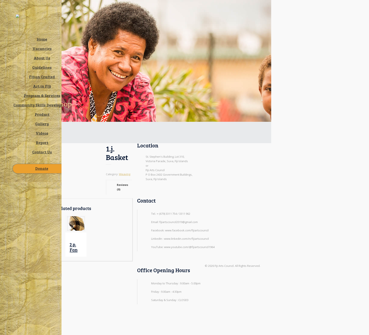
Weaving (124, 174)
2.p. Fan (74, 247)
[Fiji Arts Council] (31, 20)
